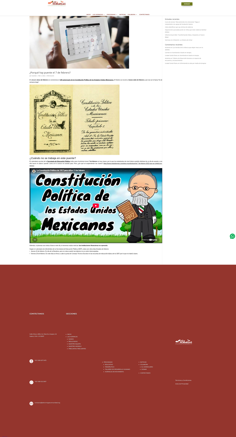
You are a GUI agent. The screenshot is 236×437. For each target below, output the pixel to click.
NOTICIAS (143, 362)
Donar (187, 4)
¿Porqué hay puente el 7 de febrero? (50, 72)
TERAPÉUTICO (109, 367)
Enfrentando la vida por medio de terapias (193, 63)
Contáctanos (144, 14)
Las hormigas (98, 14)
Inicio (88, 14)
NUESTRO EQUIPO (75, 344)
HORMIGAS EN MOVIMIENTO (114, 372)
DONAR (144, 369)
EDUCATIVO (109, 364)
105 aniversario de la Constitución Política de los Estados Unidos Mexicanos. (87, 80)
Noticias (122, 14)
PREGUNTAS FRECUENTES (77, 349)
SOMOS (71, 339)
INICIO (69, 334)
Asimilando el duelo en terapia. (182, 52)
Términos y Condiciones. (183, 380)
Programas (111, 14)
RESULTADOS (73, 341)
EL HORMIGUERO (147, 367)
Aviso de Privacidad (181, 384)
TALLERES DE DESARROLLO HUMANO (117, 369)
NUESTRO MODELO (75, 346)
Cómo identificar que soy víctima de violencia (179, 27)
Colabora (131, 14)
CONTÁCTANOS (145, 373)
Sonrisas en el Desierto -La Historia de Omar (178, 40)
